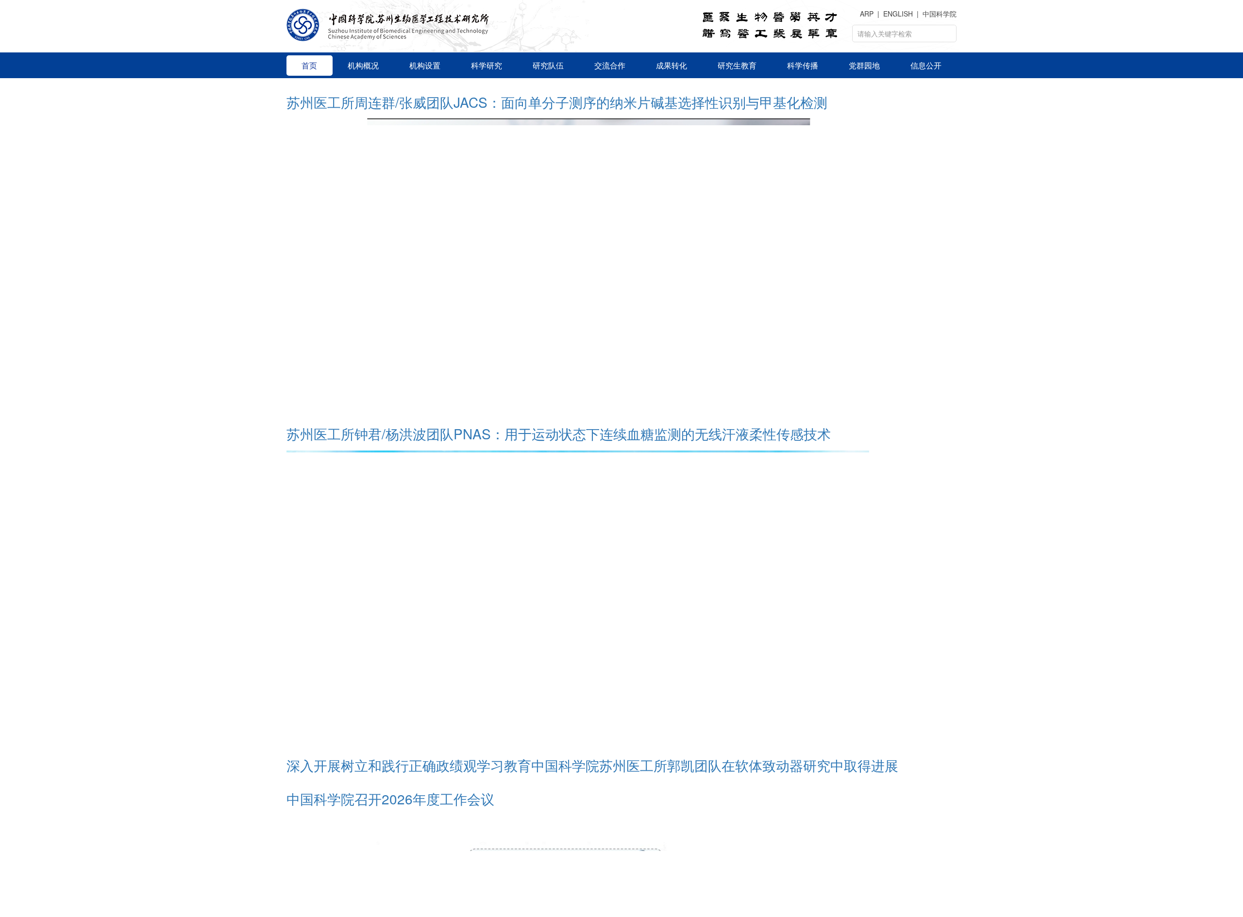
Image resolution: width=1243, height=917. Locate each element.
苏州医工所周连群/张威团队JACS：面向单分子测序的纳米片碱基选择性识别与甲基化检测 (556, 699)
